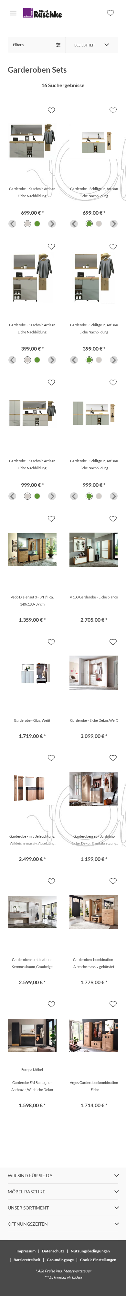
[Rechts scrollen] (52, 224)
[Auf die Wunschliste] (51, 110)
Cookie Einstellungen (98, 1259)
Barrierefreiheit (27, 1259)
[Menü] (13, 13)
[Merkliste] (110, 13)
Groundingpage (60, 1259)
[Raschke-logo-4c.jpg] (42, 13)
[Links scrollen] (12, 224)
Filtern (18, 45)
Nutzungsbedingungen (90, 1251)
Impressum (26, 1251)
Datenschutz (53, 1251)
